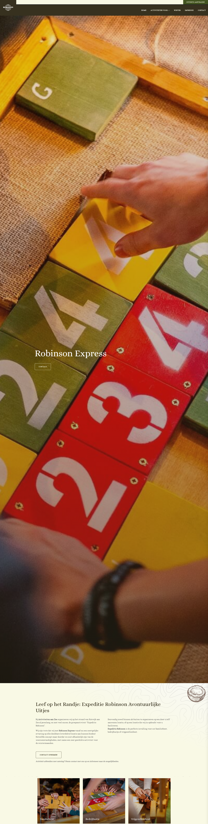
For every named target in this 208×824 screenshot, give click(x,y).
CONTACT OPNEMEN (49, 755)
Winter (177, 10)
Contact (202, 10)
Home (143, 10)
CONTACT (43, 367)
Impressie (189, 10)
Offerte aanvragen (195, 2)
